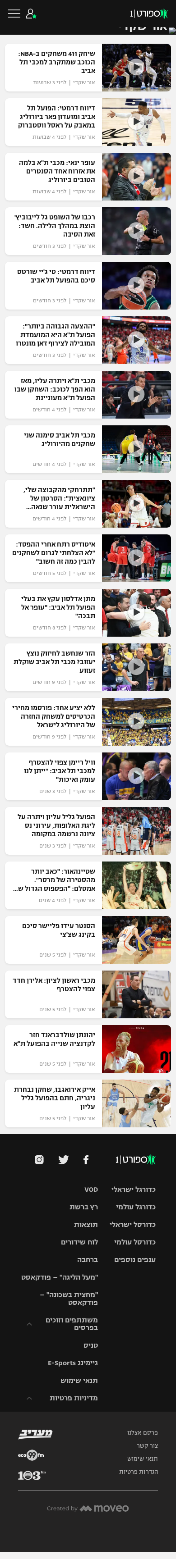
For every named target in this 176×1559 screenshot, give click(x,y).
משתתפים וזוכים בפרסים (72, 1323)
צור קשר (147, 1446)
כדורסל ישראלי (133, 1224)
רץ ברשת (83, 1207)
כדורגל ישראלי (133, 1189)
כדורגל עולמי (136, 1207)
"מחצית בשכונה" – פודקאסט (69, 1298)
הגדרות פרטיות (138, 1472)
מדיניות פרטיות (74, 1398)
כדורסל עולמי (135, 1242)
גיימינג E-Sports (73, 1363)
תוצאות (86, 1224)
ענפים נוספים (135, 1259)
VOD (91, 1189)
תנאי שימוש (79, 1380)
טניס (90, 1345)
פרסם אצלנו (142, 1433)
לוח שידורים (79, 1242)
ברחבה (87, 1259)
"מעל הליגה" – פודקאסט (59, 1277)
